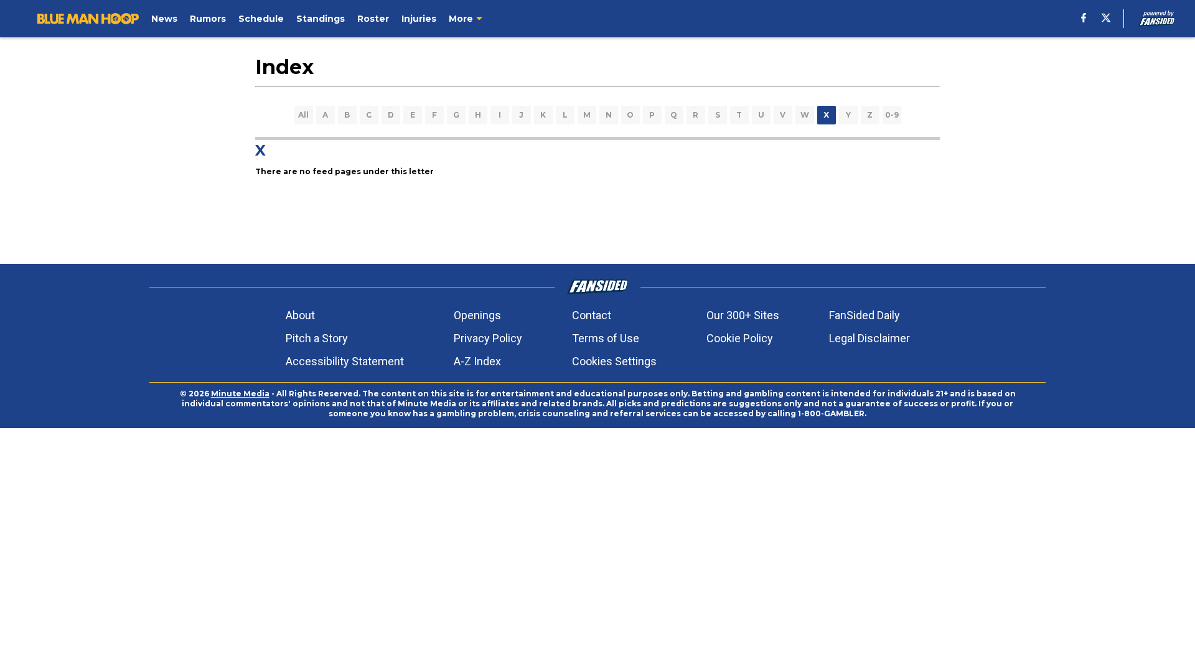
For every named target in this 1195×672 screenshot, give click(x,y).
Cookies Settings (614, 361)
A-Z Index (477, 361)
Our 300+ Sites (742, 315)
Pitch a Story (317, 338)
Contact (591, 315)
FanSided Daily (864, 315)
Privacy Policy (488, 338)
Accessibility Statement (345, 361)
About (300, 315)
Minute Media (240, 393)
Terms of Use (605, 338)
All (303, 114)
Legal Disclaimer (869, 338)
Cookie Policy (739, 338)
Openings (477, 315)
